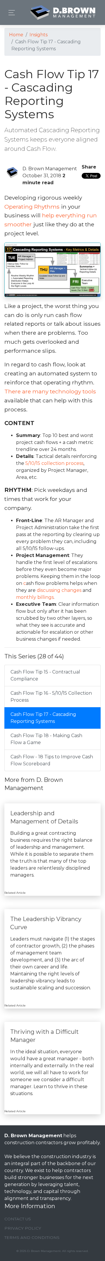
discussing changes (59, 590)
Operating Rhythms (32, 206)
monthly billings (35, 597)
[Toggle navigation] (10, 13)
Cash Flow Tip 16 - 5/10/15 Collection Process (51, 696)
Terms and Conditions (32, 1237)
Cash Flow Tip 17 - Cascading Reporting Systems (43, 718)
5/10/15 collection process (54, 463)
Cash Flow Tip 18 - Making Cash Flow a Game (46, 739)
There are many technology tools (50, 391)
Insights (38, 34)
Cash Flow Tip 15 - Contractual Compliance (45, 675)
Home (16, 34)
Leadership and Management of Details (44, 817)
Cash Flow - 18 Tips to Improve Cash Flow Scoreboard (51, 760)
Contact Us (17, 1219)
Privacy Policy (22, 1228)
